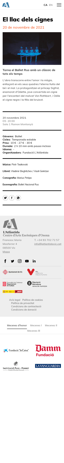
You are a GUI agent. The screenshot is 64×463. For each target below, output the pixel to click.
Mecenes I (36, 325)
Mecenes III (33, 330)
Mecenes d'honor (17, 325)
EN (51, 5)
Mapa (6, 251)
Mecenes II (51, 325)
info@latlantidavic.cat (47, 243)
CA (45, 5)
